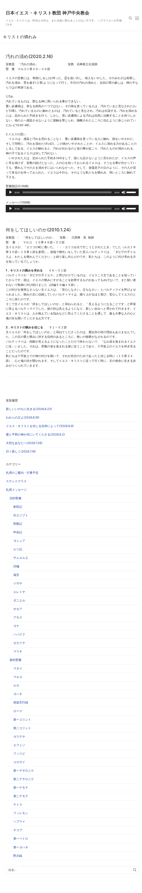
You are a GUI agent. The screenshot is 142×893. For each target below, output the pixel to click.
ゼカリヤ (19, 643)
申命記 (17, 532)
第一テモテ (20, 787)
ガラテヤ (19, 736)
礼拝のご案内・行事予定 (22, 472)
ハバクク (19, 634)
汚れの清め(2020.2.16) (29, 56)
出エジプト (20, 515)
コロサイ (19, 762)
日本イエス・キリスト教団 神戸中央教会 (47, 13)
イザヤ (17, 583)
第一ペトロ (20, 838)
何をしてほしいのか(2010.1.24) (38, 229)
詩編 (16, 566)
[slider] (131, 192)
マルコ (17, 677)
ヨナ (16, 626)
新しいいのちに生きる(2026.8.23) (29, 409)
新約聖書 (15, 660)
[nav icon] (137, 18)
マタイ (17, 668)
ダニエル (19, 600)
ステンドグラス (16, 481)
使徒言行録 (20, 702)
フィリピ (19, 753)
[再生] (10, 192)
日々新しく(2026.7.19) (21, 451)
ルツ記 (17, 549)
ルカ (16, 685)
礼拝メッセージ (16, 489)
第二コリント (22, 728)
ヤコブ (17, 830)
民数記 (17, 523)
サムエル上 (20, 557)
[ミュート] (123, 192)
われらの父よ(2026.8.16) (22, 417)
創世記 (17, 506)
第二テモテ (20, 796)
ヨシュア (19, 540)
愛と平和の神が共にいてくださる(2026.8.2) (35, 434)
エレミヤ (19, 592)
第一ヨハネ (20, 847)
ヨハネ (17, 694)
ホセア (17, 609)
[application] (72, 192)
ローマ (17, 711)
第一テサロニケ (23, 770)
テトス (17, 804)
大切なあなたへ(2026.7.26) (24, 443)
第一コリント (22, 719)
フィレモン (20, 813)
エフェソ (19, 745)
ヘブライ (19, 821)
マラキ (17, 651)
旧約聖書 (15, 498)
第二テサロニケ (23, 779)
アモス (17, 617)
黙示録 (17, 856)
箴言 (16, 575)
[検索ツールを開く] (130, 18)
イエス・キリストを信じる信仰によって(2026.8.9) (40, 426)
